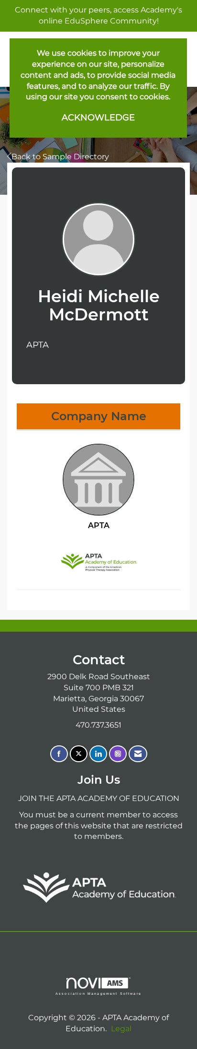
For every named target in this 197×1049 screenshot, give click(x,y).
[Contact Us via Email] (138, 753)
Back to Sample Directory (60, 156)
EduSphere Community (111, 20)
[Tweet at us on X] (79, 753)
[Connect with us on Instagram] (118, 753)
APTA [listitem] (98, 525)
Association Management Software (98, 993)
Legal (121, 1028)
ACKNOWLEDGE (98, 117)
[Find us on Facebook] (59, 753)
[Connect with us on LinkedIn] (98, 753)
